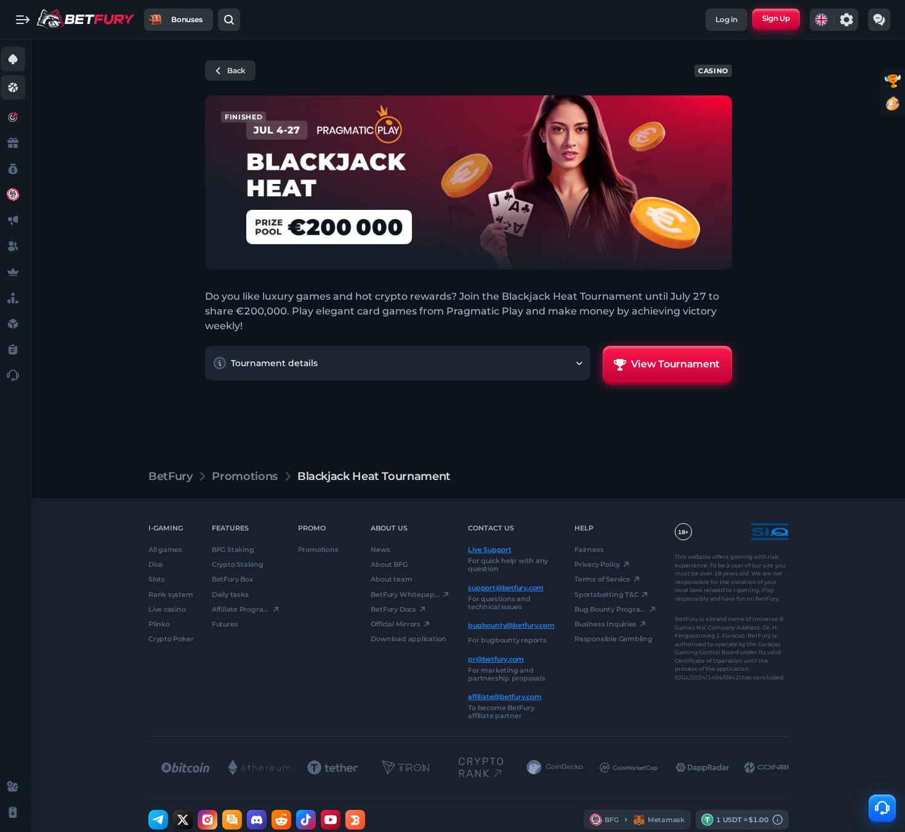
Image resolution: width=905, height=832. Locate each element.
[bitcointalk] (232, 820)
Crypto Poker (170, 638)
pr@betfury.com (496, 658)
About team (391, 579)
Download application (408, 638)
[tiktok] (306, 820)
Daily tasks (230, 594)
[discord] (257, 820)
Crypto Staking (237, 564)
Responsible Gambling (613, 638)
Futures (225, 624)
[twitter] (183, 820)
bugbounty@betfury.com (511, 625)
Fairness (588, 549)
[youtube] (330, 820)
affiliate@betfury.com (504, 696)
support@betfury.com (506, 587)
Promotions (244, 476)
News (380, 549)
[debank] (355, 820)
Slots (156, 579)
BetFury (170, 476)
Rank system (170, 594)
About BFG (389, 564)
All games (165, 549)
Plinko (159, 624)
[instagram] (207, 820)
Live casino (167, 609)
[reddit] (281, 820)
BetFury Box (232, 579)
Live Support (489, 549)
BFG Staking (233, 549)
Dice (155, 564)
